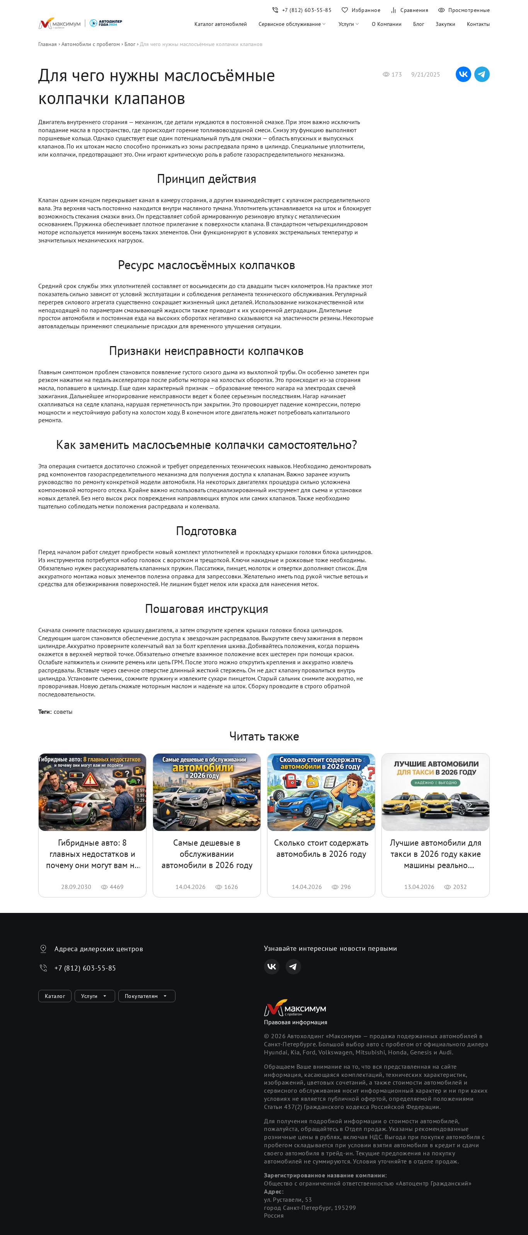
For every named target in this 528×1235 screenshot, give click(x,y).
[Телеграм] (293, 966)
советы (63, 711)
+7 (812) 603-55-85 (85, 968)
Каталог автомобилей (220, 23)
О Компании (387, 23)
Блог (418, 23)
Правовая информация (295, 1022)
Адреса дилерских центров (99, 948)
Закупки (445, 23)
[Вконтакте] (271, 966)
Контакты (478, 23)
